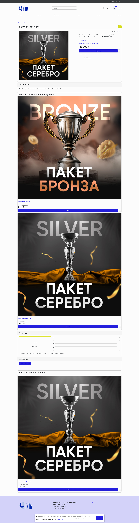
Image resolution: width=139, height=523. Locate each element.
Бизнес (79, 15)
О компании (58, 15)
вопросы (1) (94, 43)
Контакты (118, 15)
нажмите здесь (60, 519)
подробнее (82, 40)
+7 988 (115, 1)
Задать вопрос (25, 364)
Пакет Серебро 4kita (24, 318)
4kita (118, 31)
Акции (39, 15)
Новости (98, 15)
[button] (120, 26)
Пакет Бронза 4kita (24, 201)
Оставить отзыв (84, 43)
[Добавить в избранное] (120, 210)
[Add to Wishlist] (119, 50)
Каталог (20, 15)
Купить (98, 51)
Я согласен (99, 518)
